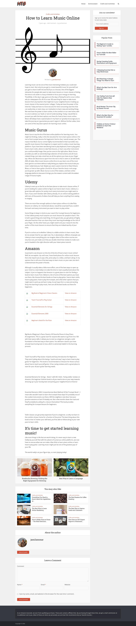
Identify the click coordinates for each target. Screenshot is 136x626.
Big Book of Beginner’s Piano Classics (44, 293)
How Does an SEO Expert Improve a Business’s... (76, 520)
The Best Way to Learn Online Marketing (39, 509)
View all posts (23, 552)
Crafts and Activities (107, 4)
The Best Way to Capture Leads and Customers (76, 509)
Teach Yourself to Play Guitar (42, 300)
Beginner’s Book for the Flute (42, 320)
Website (67, 585)
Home (83, 4)
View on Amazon (71, 293)
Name (19, 585)
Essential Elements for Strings (42, 307)
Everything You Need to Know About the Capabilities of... (41, 499)
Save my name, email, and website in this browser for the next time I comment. (46, 594)
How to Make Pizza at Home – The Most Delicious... (41, 520)
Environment (93, 4)
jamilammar (63, 23)
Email (43, 585)
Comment (20, 566)
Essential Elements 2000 (40, 314)
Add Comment (51, 23)
